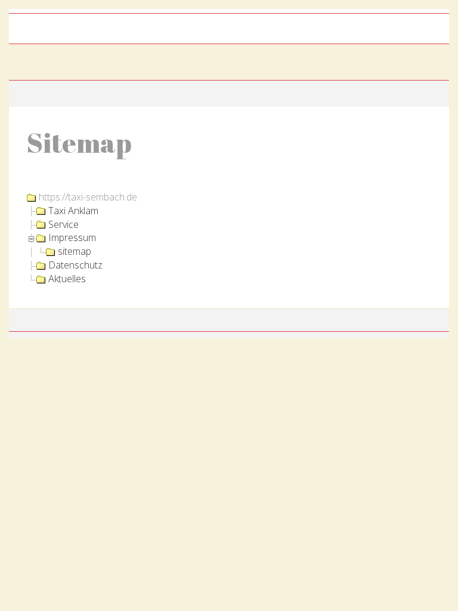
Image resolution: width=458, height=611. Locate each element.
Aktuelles (67, 278)
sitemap (74, 251)
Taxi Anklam (73, 210)
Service (63, 224)
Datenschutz (75, 264)
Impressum (72, 237)
